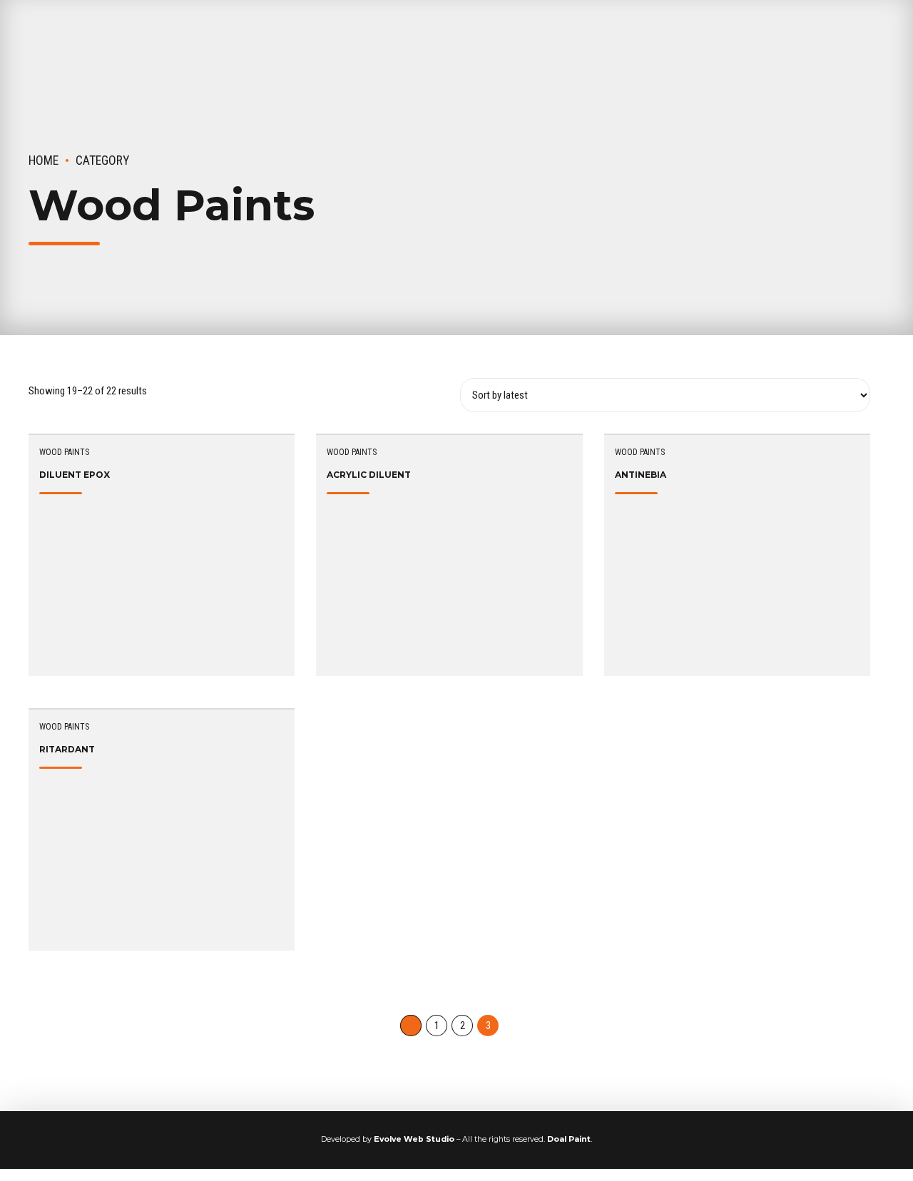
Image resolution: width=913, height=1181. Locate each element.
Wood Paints (64, 452)
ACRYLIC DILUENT (369, 474)
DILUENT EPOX (74, 474)
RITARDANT (67, 749)
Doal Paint (569, 1139)
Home (43, 160)
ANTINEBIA (640, 474)
